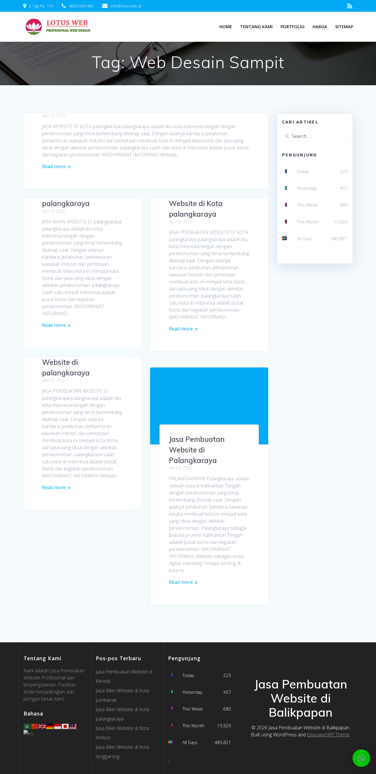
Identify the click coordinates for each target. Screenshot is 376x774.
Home (225, 26)
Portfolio (293, 26)
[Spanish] (29, 733)
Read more (54, 166)
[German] (50, 726)
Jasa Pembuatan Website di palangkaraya (70, 362)
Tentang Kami (256, 26)
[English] (42, 726)
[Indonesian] (58, 726)
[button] (361, 758)
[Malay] (73, 726)
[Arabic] (27, 726)
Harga (320, 26)
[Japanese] (65, 726)
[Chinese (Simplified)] (35, 726)
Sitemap (344, 26)
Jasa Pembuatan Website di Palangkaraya (197, 450)
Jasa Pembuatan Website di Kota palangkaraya (197, 203)
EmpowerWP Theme (328, 734)
